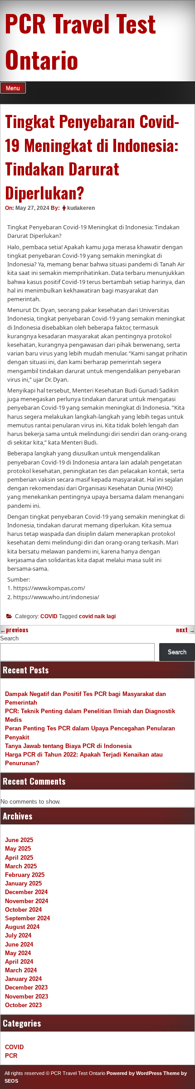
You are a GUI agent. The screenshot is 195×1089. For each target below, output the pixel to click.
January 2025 (23, 883)
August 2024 (22, 926)
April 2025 (19, 857)
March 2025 (21, 866)
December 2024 (26, 892)
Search (9, 638)
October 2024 (23, 909)
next (185, 629)
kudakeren (81, 208)
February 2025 (24, 874)
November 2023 (26, 996)
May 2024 (18, 953)
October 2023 (23, 1005)
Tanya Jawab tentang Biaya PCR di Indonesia (68, 746)
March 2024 (21, 970)
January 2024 (23, 978)
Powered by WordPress (134, 1073)
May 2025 (18, 848)
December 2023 (26, 987)
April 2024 (19, 961)
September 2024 (27, 918)
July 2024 (18, 935)
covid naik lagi (97, 616)
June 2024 (19, 944)
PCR (11, 1055)
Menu (13, 88)
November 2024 (26, 901)
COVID (49, 616)
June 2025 (19, 840)
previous (14, 629)
